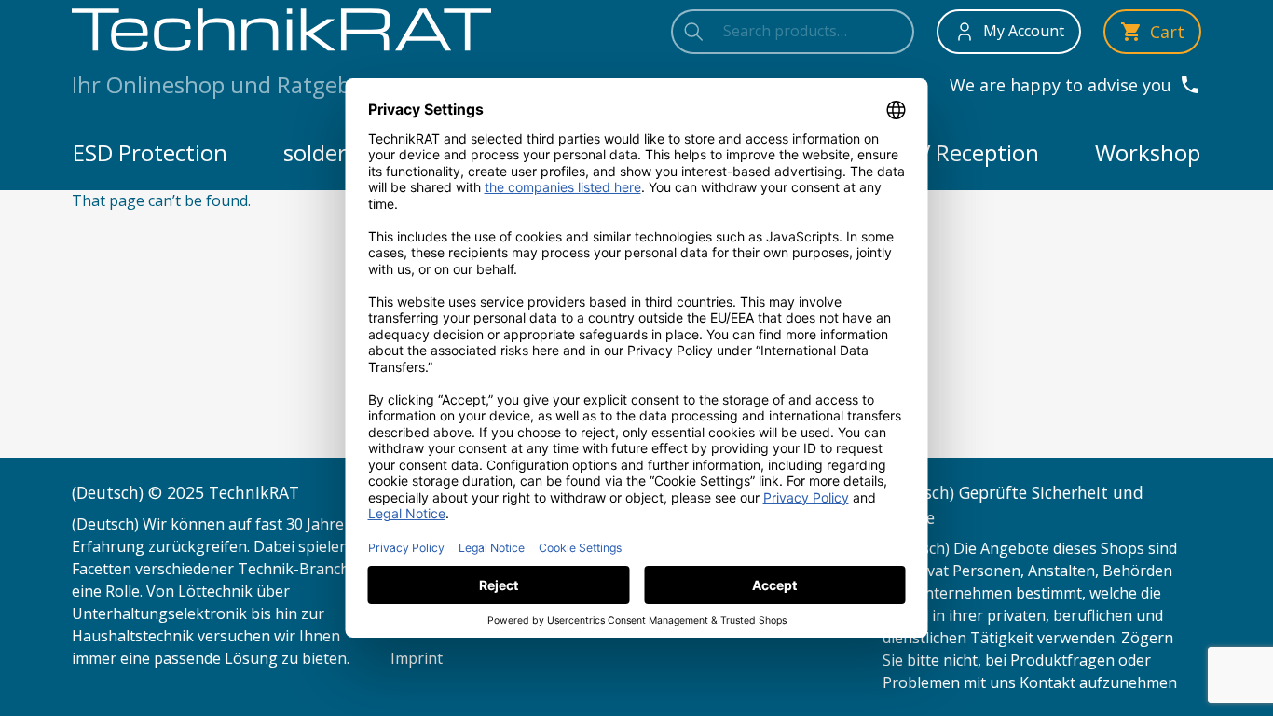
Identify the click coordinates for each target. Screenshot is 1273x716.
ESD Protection (150, 152)
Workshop (1147, 152)
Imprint (416, 658)
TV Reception (971, 152)
